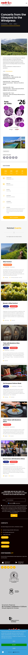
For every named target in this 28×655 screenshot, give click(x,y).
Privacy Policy (17, 511)
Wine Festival (6, 151)
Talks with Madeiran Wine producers (11, 344)
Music (11, 202)
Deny (14, 641)
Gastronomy (13, 306)
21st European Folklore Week (12, 383)
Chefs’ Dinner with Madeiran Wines (12, 421)
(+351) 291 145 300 (6, 534)
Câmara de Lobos (14, 277)
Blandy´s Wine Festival (10, 303)
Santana (13, 196)
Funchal (20, 277)
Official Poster (7, 264)
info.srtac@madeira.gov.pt (8, 532)
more (14, 648)
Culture (7, 202)
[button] (12, 142)
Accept (14, 644)
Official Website (8, 71)
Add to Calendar (14, 217)
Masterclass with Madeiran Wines (14, 459)
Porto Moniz (8, 196)
